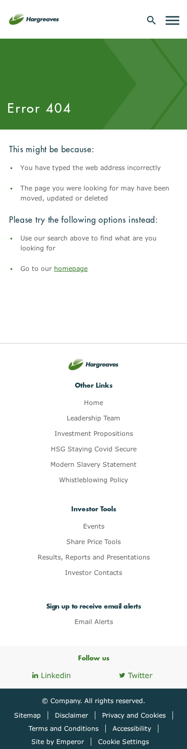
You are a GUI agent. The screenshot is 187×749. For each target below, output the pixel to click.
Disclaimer (71, 715)
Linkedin (56, 675)
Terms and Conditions (63, 728)
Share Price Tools (93, 541)
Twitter (140, 675)
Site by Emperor (57, 741)
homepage (71, 268)
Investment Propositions (93, 433)
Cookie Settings (123, 741)
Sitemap (27, 715)
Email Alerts (93, 621)
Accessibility (132, 728)
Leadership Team (93, 418)
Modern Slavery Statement (93, 464)
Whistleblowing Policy (93, 480)
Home (93, 402)
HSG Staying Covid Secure (94, 449)
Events (93, 526)
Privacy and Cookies (134, 715)
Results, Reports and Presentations (94, 557)
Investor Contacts (93, 572)
